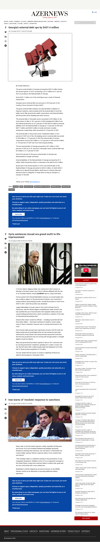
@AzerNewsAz (35, 182)
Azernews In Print (58, 531)
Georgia (15, 186)
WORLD (11, 21)
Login (95, 12)
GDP (21, 186)
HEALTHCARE (13, 23)
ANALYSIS (57, 21)
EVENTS (6, 23)
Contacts (33, 531)
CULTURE (20, 23)
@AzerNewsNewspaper (20, 220)
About (6, 531)
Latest (86, 280)
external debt (66, 186)
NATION (6, 21)
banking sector (55, 186)
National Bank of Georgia (42, 186)
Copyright (85, 531)
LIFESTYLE (63, 21)
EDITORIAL (50, 21)
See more (86, 518)
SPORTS (26, 23)
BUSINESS (17, 21)
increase (11, 189)
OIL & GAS (23, 21)
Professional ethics (19, 531)
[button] (5, 27)
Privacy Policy (74, 531)
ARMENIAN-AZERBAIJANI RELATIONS (36, 21)
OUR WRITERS (33, 23)
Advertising (44, 531)
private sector (28, 186)
